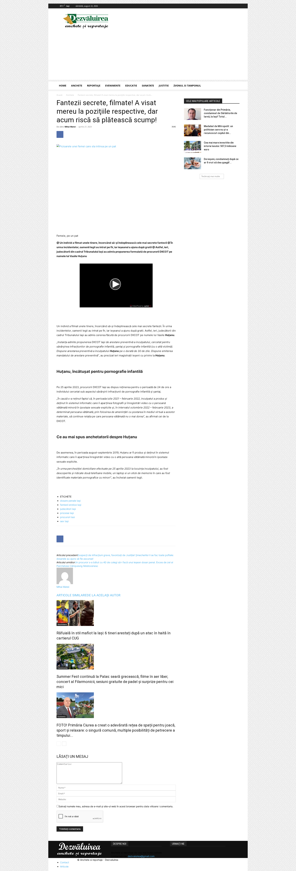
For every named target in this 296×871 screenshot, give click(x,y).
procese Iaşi (67, 513)
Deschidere (62, 624)
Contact (64, 862)
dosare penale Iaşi (70, 500)
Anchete (76, 85)
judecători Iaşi (68, 508)
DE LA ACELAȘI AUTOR (103, 595)
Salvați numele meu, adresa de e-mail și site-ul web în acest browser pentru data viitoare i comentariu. (116, 806)
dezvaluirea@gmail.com (141, 856)
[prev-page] (59, 744)
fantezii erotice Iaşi (70, 504)
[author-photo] (65, 583)
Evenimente (112, 85)
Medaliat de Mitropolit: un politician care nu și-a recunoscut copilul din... (218, 129)
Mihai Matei (70, 126)
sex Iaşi (64, 521)
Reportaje (93, 85)
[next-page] (64, 744)
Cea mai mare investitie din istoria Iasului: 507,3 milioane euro (220, 146)
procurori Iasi (67, 517)
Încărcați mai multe (211, 176)
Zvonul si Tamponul (187, 85)
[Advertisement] (148, 56)
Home (62, 85)
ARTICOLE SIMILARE (72, 595)
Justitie (164, 85)
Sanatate (148, 85)
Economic (62, 716)
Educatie (131, 85)
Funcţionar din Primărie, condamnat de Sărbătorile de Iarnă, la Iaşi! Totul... (220, 113)
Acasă (59, 95)
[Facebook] (236, 6)
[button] (235, 86)
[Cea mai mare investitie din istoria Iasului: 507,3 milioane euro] (192, 147)
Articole (64, 866)
